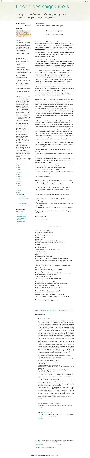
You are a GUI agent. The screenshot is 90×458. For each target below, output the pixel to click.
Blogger (57, 455)
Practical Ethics (21, 211)
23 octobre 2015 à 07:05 (54, 403)
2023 (19, 172)
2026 (19, 165)
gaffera (48, 455)
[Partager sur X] (62, 310)
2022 (19, 174)
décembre (21, 194)
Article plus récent (39, 444)
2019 (19, 181)
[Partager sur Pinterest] (65, 310)
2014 (19, 192)
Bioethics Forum (21, 221)
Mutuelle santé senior (43, 403)
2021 (19, 176)
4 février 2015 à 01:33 (45, 318)
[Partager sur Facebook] (64, 310)
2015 (19, 190)
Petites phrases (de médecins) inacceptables (24, 204)
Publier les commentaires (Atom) (48, 447)
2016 (19, 188)
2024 (19, 169)
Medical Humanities (22, 214)
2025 (19, 167)
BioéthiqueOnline (21, 216)
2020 (19, 179)
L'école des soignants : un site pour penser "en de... (24, 200)
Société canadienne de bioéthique (22, 218)
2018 (19, 183)
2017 (19, 185)
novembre (21, 196)
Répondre (40, 398)
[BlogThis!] (61, 310)
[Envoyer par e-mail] (60, 310)
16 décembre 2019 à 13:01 (46, 412)
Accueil (59, 444)
